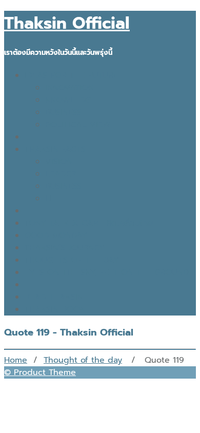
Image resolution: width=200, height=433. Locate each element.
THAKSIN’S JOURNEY (65, 248)
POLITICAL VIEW (78, 125)
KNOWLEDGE (70, 100)
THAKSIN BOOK (55, 309)
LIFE (53, 198)
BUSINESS (63, 112)
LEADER (60, 174)
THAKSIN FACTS (55, 149)
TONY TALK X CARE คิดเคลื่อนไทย (89, 223)
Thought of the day (83, 360)
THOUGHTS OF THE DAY (72, 260)
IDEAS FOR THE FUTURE (71, 75)
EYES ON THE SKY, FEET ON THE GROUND (107, 272)
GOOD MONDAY (56, 235)
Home (15, 360)
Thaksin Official (67, 23)
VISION (58, 161)
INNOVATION (69, 88)
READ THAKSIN (54, 297)
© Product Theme (40, 372)
